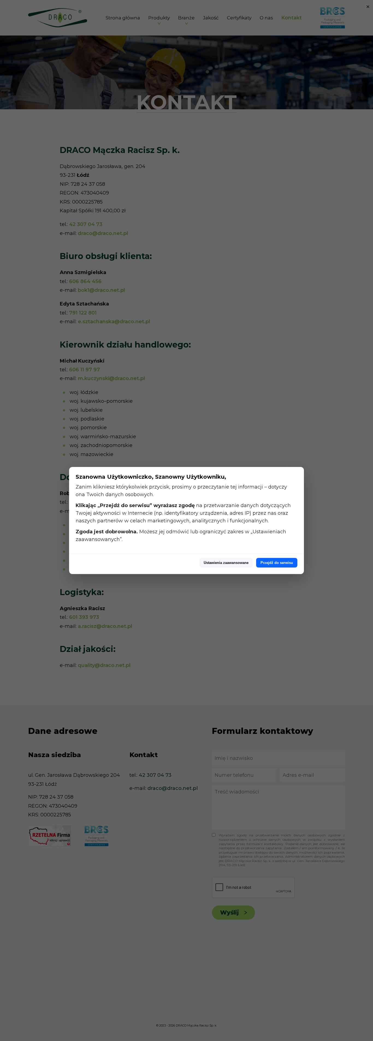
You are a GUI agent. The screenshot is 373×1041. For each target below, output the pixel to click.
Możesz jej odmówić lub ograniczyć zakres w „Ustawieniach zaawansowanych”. (181, 535)
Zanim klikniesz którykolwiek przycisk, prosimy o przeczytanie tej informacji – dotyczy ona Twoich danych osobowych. (181, 491)
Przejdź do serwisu (276, 563)
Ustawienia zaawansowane (226, 563)
